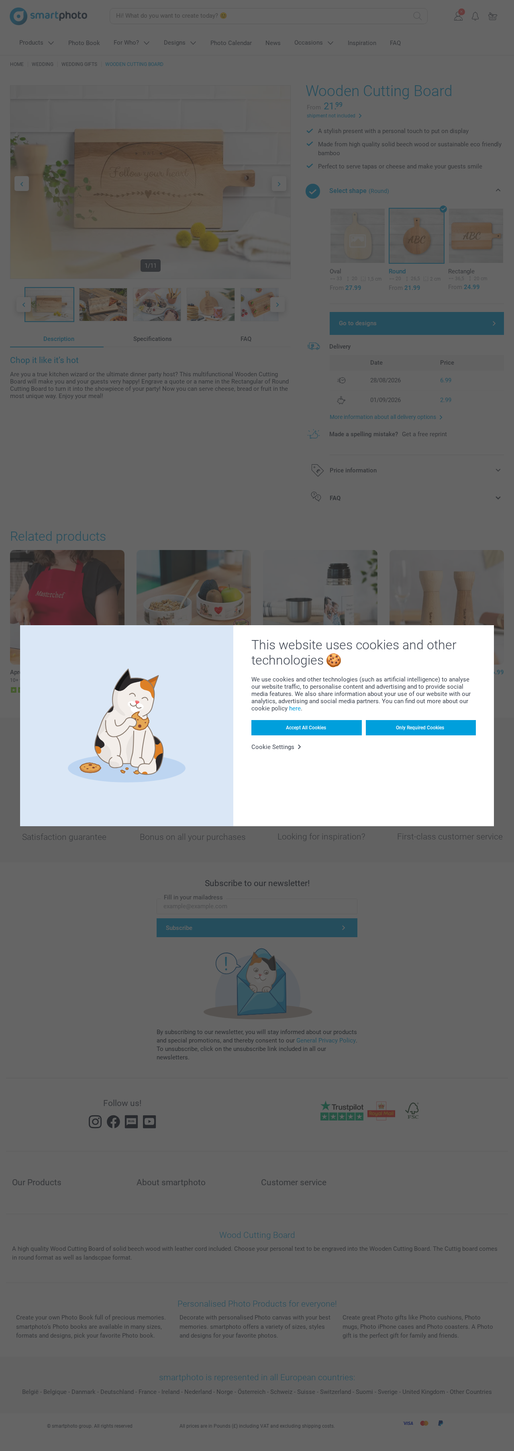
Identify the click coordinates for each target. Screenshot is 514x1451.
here (295, 708)
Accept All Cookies (306, 728)
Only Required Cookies (420, 728)
